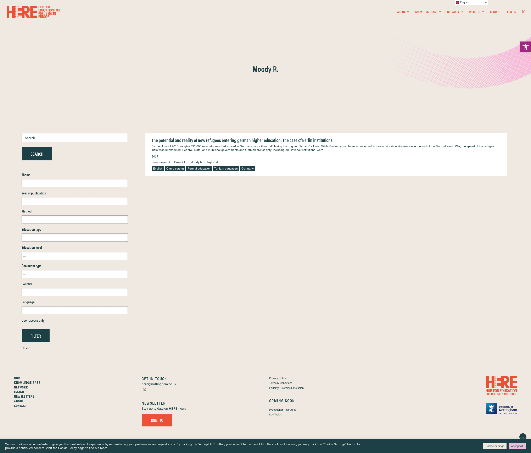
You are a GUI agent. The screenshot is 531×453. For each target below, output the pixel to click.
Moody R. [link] (196, 162)
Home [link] (18, 377)
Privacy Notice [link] (277, 378)
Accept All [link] (517, 446)
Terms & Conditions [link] (280, 383)
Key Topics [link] (275, 414)
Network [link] (453, 11)
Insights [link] (474, 11)
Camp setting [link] (175, 168)
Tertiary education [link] (226, 168)
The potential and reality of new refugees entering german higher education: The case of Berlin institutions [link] (242, 140)
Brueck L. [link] (180, 162)
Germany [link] (247, 168)
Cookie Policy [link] (67, 448)
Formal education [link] (199, 168)
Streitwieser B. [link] (161, 162)
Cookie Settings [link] (495, 446)
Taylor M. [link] (213, 162)
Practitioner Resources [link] (282, 409)
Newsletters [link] (24, 396)
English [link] (158, 168)
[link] (525, 47)
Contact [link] (495, 11)
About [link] (401, 11)
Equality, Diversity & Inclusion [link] (286, 388)
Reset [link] (26, 348)
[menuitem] (403, 12)
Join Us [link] (511, 11)
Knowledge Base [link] (426, 11)
